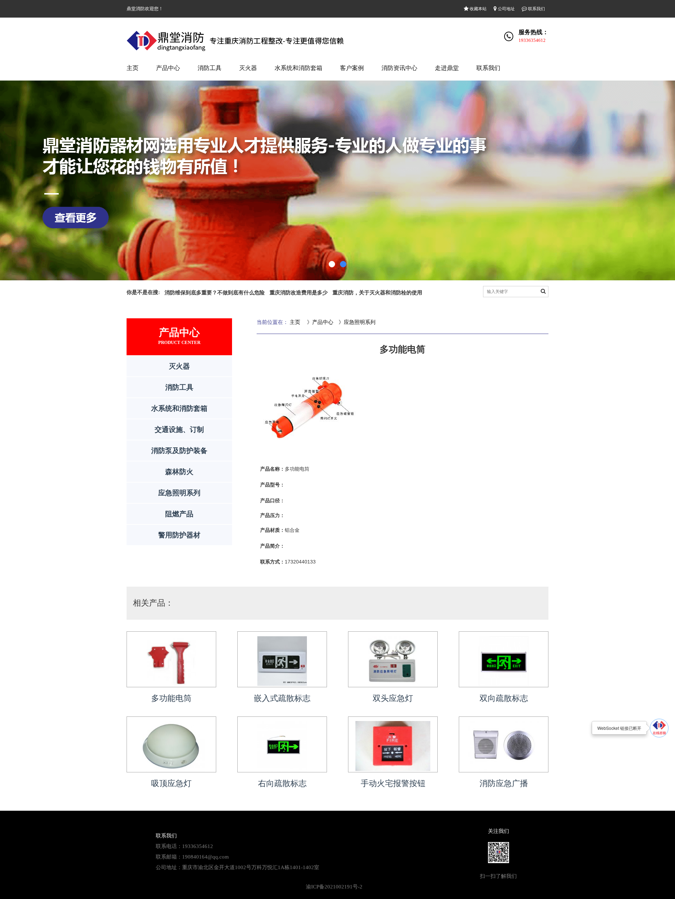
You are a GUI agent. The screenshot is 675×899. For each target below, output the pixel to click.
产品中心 (168, 68)
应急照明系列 (179, 493)
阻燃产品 (179, 514)
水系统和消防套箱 (298, 68)
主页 (133, 68)
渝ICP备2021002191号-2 (334, 887)
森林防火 (179, 472)
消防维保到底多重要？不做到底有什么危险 (215, 292)
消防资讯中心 (399, 68)
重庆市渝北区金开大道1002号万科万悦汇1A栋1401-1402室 (250, 867)
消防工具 (209, 68)
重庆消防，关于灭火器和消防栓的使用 (377, 292)
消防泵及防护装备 (179, 450)
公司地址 (506, 8)
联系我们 (536, 8)
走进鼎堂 (447, 68)
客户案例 (352, 68)
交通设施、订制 (179, 429)
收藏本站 (478, 8)
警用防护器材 (179, 535)
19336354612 (532, 40)
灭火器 (248, 68)
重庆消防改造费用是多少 (299, 292)
